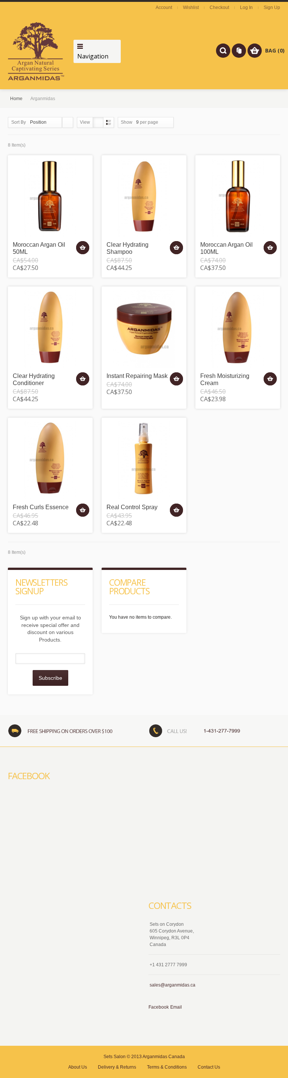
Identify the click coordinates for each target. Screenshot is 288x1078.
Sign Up (272, 7)
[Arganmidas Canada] (36, 51)
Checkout (219, 7)
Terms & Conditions (167, 1067)
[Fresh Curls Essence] (50, 460)
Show (126, 122)
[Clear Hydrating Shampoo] (144, 198)
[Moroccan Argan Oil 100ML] (238, 198)
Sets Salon (115, 1056)
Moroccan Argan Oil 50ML (39, 248)
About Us (77, 1067)
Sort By (18, 122)
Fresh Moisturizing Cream (224, 379)
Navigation (92, 56)
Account (164, 7)
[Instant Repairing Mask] (144, 329)
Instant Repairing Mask (137, 376)
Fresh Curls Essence (41, 507)
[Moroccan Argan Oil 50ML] (50, 198)
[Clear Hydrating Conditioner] (50, 329)
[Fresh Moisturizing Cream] (238, 329)
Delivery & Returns (117, 1067)
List (109, 122)
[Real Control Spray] (144, 460)
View (85, 122)
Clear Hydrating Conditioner (34, 379)
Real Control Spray (132, 507)
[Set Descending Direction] (68, 122)
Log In (246, 7)
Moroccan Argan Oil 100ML (226, 248)
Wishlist (191, 7)
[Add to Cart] (82, 247)
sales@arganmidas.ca (172, 985)
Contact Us (209, 1067)
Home (16, 98)
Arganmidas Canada (163, 1056)
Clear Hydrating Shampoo (127, 248)
